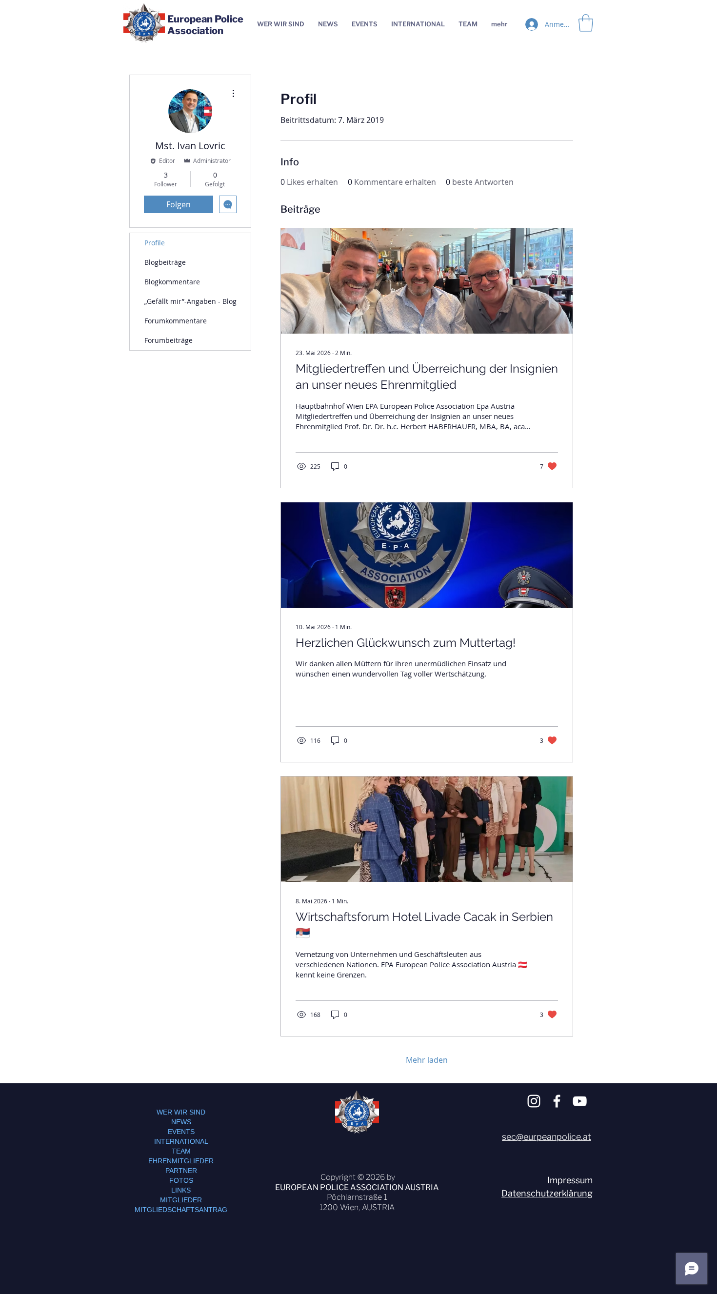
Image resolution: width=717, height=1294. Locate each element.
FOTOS (181, 1180)
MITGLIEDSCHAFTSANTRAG (181, 1210)
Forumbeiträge (168, 340)
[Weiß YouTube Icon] (579, 1101)
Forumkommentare (175, 320)
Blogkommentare (172, 281)
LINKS (181, 1190)
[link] (585, 23)
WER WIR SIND (181, 1112)
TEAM (181, 1151)
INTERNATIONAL (181, 1141)
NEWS (181, 1122)
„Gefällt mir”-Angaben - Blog (190, 301)
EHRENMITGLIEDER (181, 1161)
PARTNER (181, 1171)
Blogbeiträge (165, 262)
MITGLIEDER (181, 1200)
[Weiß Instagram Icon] (533, 1101)
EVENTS (181, 1131)
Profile (154, 242)
